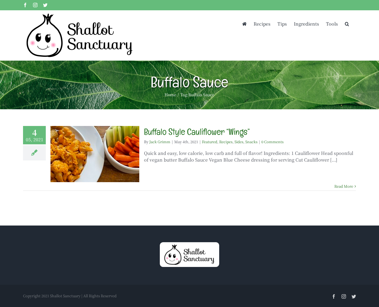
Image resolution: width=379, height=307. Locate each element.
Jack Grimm (159, 141)
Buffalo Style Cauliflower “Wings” (197, 131)
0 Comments (272, 141)
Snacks (251, 141)
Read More (343, 186)
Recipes (226, 141)
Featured (209, 141)
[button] (347, 23)
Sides (238, 141)
